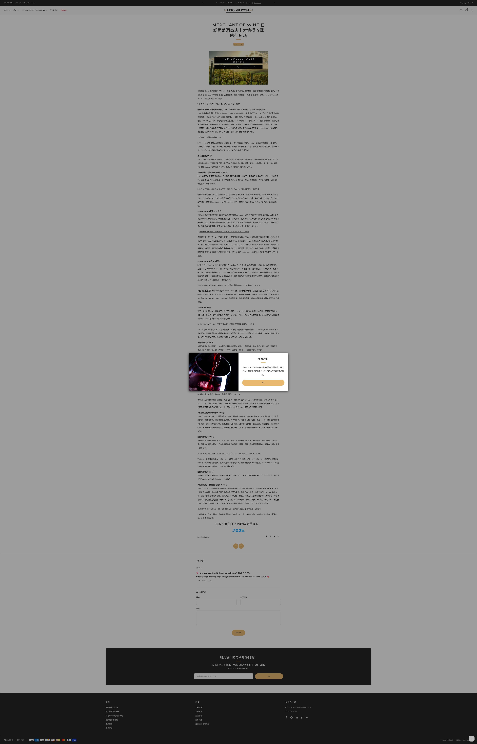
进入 (263, 383)
